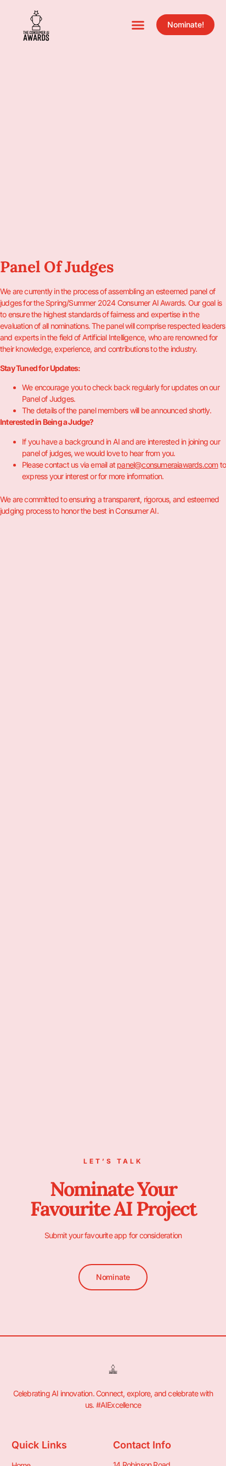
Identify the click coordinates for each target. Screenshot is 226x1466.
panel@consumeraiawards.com (167, 464)
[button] (138, 24)
